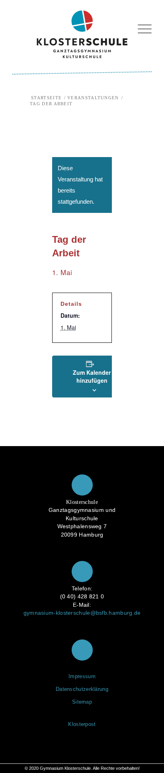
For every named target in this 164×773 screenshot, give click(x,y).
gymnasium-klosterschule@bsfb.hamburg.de (82, 613)
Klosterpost (82, 724)
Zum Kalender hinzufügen (92, 376)
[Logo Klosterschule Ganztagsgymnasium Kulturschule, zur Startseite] (82, 31)
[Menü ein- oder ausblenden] (141, 27)
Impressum (82, 676)
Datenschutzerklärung (82, 689)
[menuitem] (141, 28)
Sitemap (82, 702)
